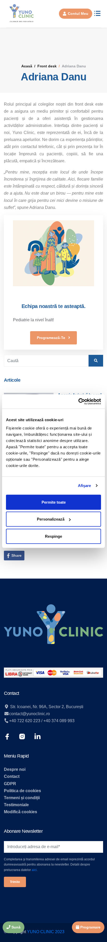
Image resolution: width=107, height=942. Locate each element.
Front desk (47, 66)
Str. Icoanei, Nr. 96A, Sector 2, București (46, 706)
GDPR (10, 783)
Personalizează (50, 519)
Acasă (26, 66)
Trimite (15, 882)
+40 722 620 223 (24, 721)
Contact (11, 776)
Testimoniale (16, 805)
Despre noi (14, 769)
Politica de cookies (22, 791)
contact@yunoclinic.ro (29, 714)
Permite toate (54, 502)
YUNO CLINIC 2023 (45, 932)
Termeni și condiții (22, 798)
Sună (15, 927)
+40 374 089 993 (59, 721)
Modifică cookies (20, 812)
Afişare (84, 485)
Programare (90, 927)
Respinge (53, 536)
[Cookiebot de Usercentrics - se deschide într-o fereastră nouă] (78, 401)
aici (34, 870)
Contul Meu (78, 13)
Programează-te (51, 338)
